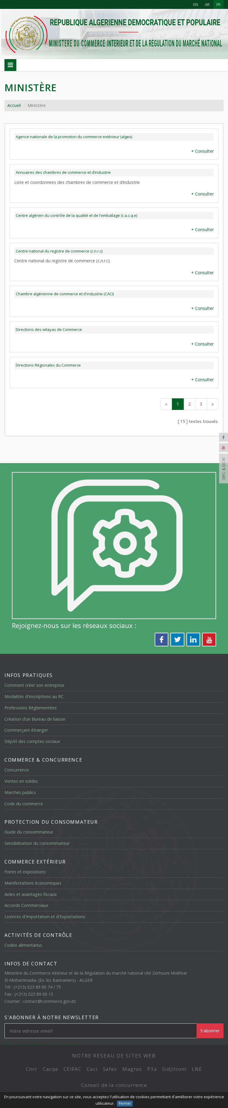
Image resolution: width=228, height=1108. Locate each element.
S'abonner (210, 1030)
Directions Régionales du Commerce (48, 365)
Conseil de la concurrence (114, 1085)
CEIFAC (72, 1069)
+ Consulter (202, 151)
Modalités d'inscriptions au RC (34, 696)
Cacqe (50, 1069)
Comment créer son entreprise (34, 685)
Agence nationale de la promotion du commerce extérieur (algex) (74, 136)
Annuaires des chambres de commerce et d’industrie (63, 172)
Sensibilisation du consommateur (36, 843)
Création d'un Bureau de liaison (34, 719)
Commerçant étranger (26, 730)
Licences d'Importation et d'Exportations (44, 916)
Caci (92, 1069)
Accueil (14, 105)
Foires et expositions (25, 872)
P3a (152, 1069)
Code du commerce (23, 803)
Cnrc (31, 1069)
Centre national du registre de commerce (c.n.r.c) (59, 251)
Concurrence (16, 770)
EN (195, 4)
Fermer (125, 1103)
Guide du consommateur (28, 832)
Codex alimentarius (23, 945)
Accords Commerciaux (26, 905)
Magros (132, 1069)
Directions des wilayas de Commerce (49, 329)
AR (207, 4)
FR (218, 4)
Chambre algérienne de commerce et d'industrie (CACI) (65, 293)
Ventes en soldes (21, 781)
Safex (110, 1069)
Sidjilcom (174, 1069)
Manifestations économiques (32, 883)
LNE (197, 1069)
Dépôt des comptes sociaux (32, 741)
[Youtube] (223, 447)
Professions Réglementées (30, 708)
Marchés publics (20, 792)
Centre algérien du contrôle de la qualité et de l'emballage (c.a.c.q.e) (76, 215)
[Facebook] (223, 437)
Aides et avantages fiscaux (30, 894)
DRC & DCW (223, 468)
